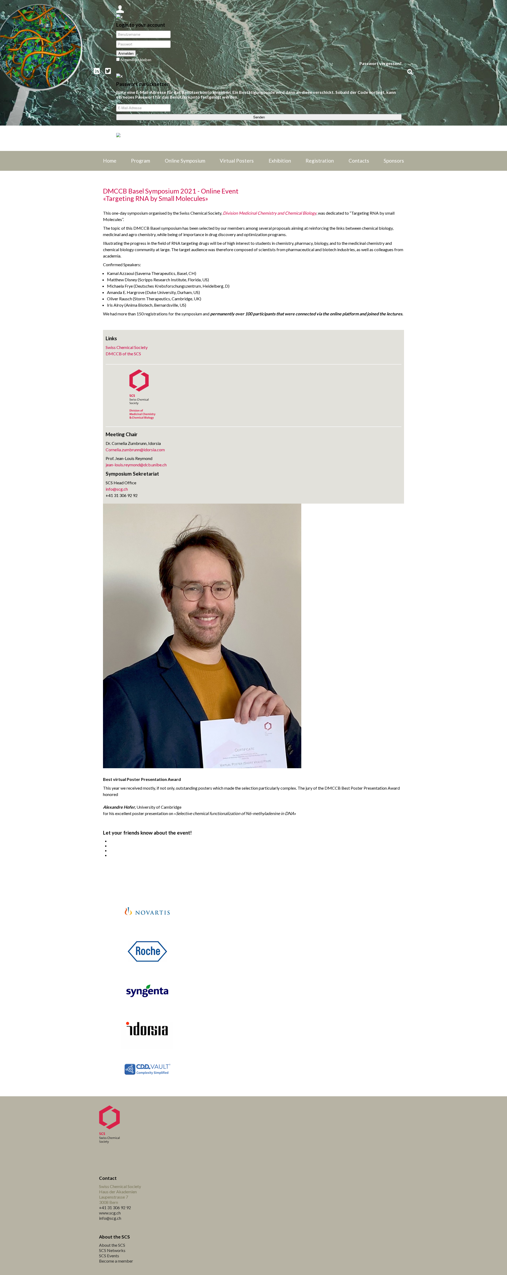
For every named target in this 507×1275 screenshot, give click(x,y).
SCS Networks (112, 1250)
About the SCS (112, 1245)
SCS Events (109, 1255)
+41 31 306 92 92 (115, 1207)
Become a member (116, 1260)
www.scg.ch (110, 1212)
